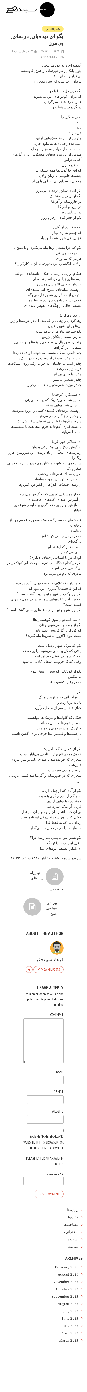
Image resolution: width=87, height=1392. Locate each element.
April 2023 (69, 1333)
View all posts (50, 970)
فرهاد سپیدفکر (19, 51)
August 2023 (68, 1303)
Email (59, 1091)
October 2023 (67, 1289)
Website (58, 1111)
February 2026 (66, 1267)
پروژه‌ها (72, 1209)
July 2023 (70, 1311)
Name (59, 1071)
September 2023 (65, 1296)
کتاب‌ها (73, 1217)
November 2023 (65, 1281)
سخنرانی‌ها (70, 1231)
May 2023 (70, 1325)
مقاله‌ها (72, 1246)
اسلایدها (72, 1239)
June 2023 (70, 1318)
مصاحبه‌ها (71, 1224)
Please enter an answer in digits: (45, 1161)
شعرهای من (53, 29)
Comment (56, 1014)
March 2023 (68, 1340)
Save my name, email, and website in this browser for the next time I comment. (43, 1142)
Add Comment (50, 57)
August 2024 (68, 1274)
